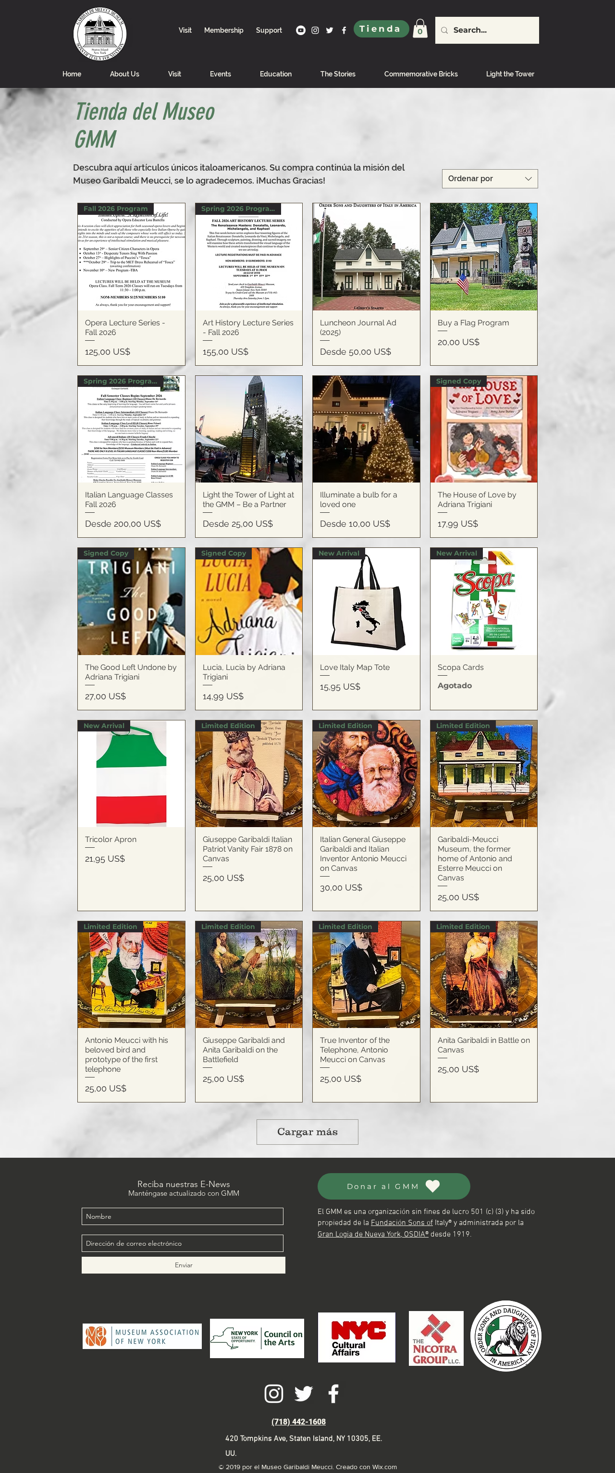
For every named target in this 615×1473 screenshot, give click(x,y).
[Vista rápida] (366, 256)
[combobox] (490, 178)
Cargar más (307, 1132)
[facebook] (344, 30)
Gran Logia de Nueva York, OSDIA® (373, 1234)
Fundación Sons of (402, 1223)
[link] (420, 28)
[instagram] (315, 30)
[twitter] (329, 30)
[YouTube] (301, 30)
